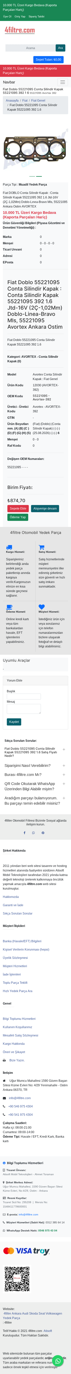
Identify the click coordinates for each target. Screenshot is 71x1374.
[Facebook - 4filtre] (26, 833)
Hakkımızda (11, 897)
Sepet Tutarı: (48, 59)
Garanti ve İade (13, 905)
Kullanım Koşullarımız (17, 1027)
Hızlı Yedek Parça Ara (17, 991)
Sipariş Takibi (36, 16)
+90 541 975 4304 (20, 1115)
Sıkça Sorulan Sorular (17, 913)
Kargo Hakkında (14, 1044)
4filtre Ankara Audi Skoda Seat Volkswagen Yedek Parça (32, 1315)
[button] (8, 149)
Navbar (9, 82)
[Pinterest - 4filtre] (44, 833)
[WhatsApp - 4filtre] (35, 833)
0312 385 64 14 (55, 1222)
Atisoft (48, 1331)
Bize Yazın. (17, 1060)
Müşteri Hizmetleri (15, 966)
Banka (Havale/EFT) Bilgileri (22, 941)
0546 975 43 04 (47, 1230)
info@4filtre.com (28, 1214)
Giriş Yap (20, 16)
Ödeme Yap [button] (18, 517)
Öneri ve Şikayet (14, 1052)
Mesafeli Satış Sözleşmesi (20, 1035)
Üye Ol (7, 16)
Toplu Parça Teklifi (15, 983)
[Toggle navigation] (62, 82)
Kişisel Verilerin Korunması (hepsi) (26, 949)
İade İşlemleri (12, 974)
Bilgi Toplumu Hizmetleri (19, 1019)
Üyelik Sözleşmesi (15, 958)
